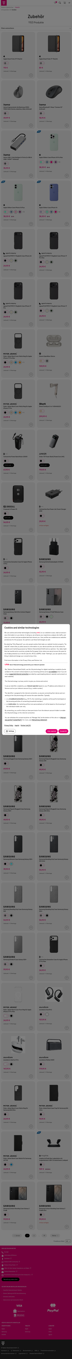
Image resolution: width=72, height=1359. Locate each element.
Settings (11, 731)
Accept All (63, 731)
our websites (53, 672)
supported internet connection (19, 674)
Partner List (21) (26, 725)
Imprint (17, 725)
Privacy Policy (8, 725)
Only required (51, 731)
